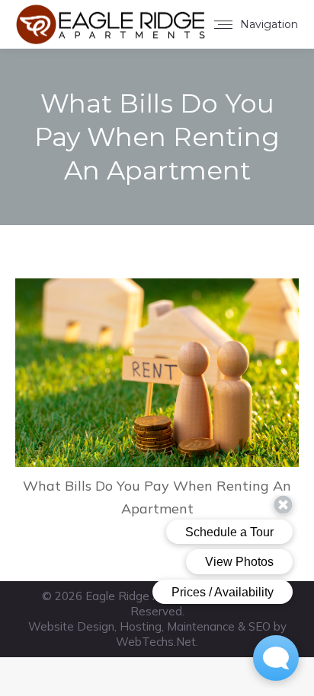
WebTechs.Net (156, 641)
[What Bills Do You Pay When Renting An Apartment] (157, 372)
